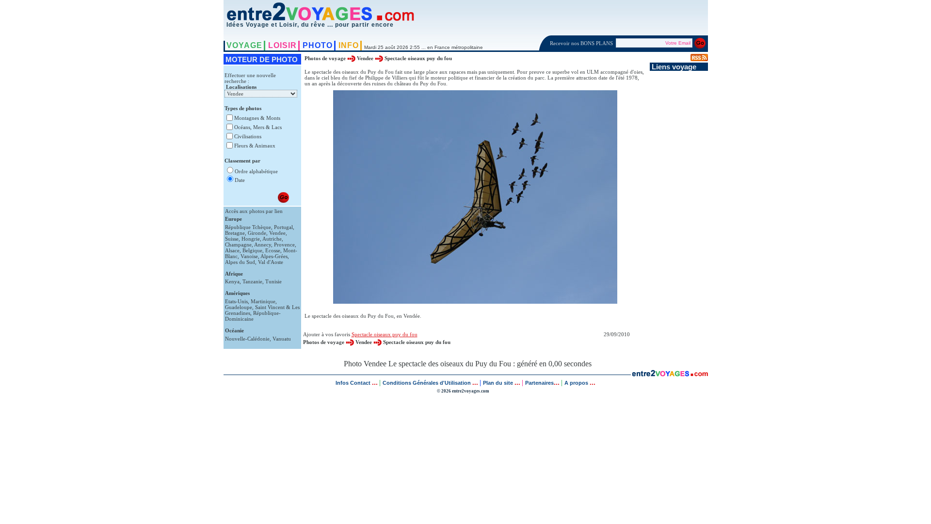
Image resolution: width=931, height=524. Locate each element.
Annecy (262, 244)
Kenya (232, 281)
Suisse (232, 239)
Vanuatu (282, 339)
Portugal (283, 227)
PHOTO (318, 45)
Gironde (257, 233)
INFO (348, 45)
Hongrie (250, 239)
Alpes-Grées (274, 256)
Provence (284, 244)
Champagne (238, 244)
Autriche (272, 239)
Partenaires (539, 383)
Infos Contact (354, 383)
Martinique (263, 301)
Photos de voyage (326, 58)
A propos (577, 383)
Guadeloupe (238, 307)
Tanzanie (252, 281)
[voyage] (670, 374)
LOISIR (282, 45)
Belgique (252, 250)
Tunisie (273, 281)
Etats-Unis (236, 301)
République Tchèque (248, 227)
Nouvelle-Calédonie (247, 339)
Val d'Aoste (270, 262)
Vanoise (249, 256)
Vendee (277, 233)
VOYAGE (244, 45)
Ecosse (272, 250)
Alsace (232, 250)
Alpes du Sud (240, 262)
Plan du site (498, 383)
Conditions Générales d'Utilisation (427, 383)
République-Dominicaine (253, 316)
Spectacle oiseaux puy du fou (418, 58)
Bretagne (235, 233)
